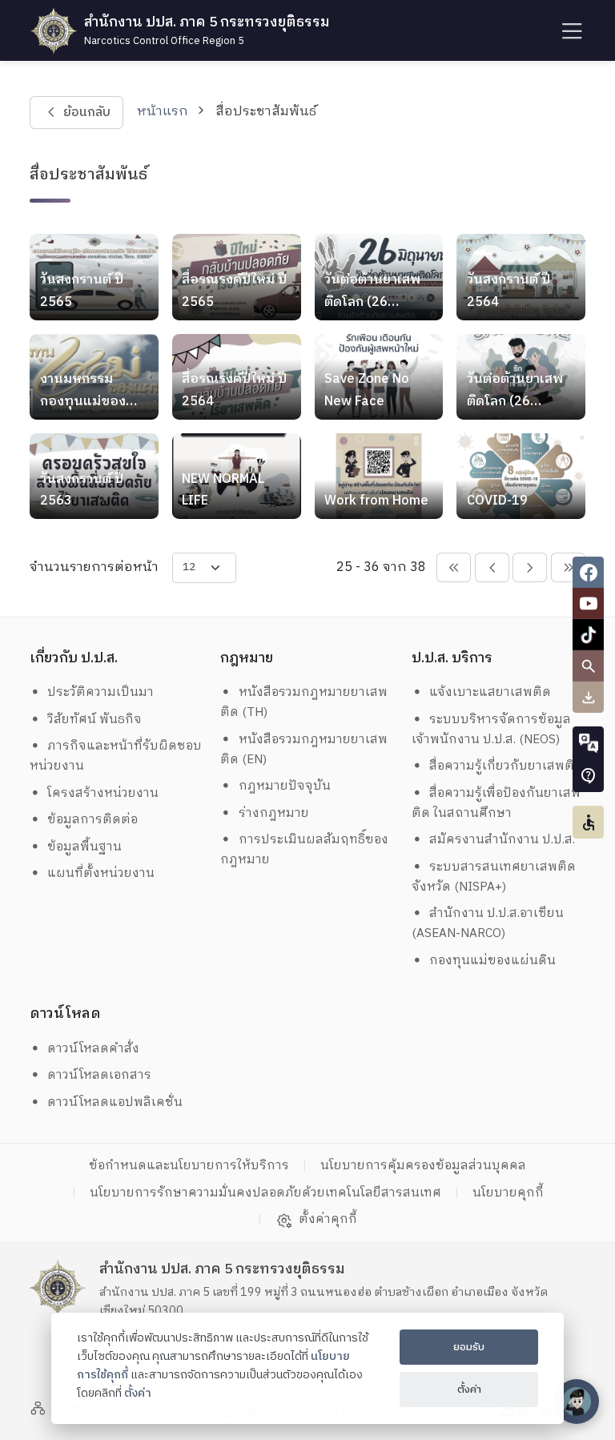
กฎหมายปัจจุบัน (285, 786)
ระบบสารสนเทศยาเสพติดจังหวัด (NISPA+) (494, 877)
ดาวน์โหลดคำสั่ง (93, 1049)
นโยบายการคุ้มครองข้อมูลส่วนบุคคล (423, 1165)
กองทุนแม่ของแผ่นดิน (492, 961)
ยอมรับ (468, 1347)
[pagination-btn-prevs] (453, 567)
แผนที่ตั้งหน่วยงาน (101, 873)
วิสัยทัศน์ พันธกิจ (94, 720)
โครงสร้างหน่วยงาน (103, 793)
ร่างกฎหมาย (274, 813)
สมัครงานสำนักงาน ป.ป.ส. (502, 840)
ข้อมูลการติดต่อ (92, 820)
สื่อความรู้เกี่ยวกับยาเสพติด (506, 766)
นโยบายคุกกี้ (508, 1193)
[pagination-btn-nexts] (568, 567)
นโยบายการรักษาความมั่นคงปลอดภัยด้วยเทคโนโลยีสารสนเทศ (265, 1193)
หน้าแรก (162, 112)
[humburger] (570, 30)
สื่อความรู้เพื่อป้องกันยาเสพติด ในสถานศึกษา (496, 803)
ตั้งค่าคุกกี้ (328, 1220)
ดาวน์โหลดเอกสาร (99, 1075)
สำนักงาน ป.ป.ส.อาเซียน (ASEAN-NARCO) (488, 923)
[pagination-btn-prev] (492, 567)
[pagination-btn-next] (529, 567)
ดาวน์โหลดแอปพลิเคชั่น (115, 1102)
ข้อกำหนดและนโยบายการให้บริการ (189, 1165)
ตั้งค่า (137, 1394)
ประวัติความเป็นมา (100, 692)
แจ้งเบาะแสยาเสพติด (490, 692)
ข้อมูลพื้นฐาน (84, 847)
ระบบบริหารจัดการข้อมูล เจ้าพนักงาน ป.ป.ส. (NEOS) (493, 730)
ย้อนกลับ (86, 112)
